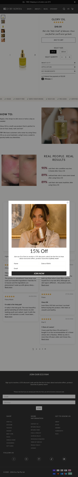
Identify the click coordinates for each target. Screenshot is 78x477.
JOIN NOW (39, 273)
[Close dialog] (68, 203)
